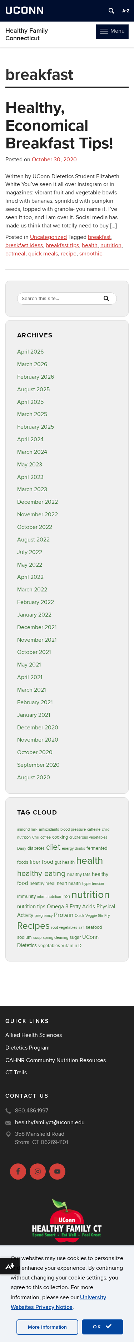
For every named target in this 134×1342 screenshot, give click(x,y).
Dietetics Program (27, 1047)
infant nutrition (49, 896)
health (90, 245)
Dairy (21, 848)
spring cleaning (55, 937)
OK (98, 1327)
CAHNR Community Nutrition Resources (55, 1060)
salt (81, 927)
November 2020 (37, 739)
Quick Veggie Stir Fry (92, 915)
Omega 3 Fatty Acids (71, 907)
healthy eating (41, 873)
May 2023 (29, 464)
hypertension (93, 883)
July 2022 (29, 552)
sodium (24, 937)
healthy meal (42, 883)
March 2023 (32, 489)
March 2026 (32, 364)
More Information (47, 1327)
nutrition (110, 245)
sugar (75, 937)
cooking (60, 837)
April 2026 (30, 351)
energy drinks (73, 848)
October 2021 (34, 652)
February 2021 (35, 702)
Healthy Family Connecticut (26, 34)
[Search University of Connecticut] (111, 11)
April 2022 (30, 577)
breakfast (99, 237)
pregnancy (44, 915)
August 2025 (33, 389)
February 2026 (35, 377)
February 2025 (35, 426)
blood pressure (73, 829)
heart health (69, 883)
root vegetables (64, 927)
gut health (65, 862)
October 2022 (34, 527)
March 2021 (31, 689)
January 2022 (34, 614)
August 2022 (33, 539)
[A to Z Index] (125, 11)
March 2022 (32, 589)
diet (53, 847)
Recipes (33, 926)
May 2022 (29, 564)
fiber (35, 862)
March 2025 (32, 414)
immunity (26, 896)
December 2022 (37, 502)
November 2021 (36, 640)
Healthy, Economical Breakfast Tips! (59, 125)
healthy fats (78, 874)
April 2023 (30, 477)
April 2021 (29, 677)
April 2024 (30, 439)
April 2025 (30, 402)
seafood (94, 927)
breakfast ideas (24, 245)
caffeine (93, 829)
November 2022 (37, 514)
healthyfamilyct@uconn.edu (50, 1122)
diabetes (36, 848)
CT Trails (16, 1072)
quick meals (43, 253)
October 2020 (35, 752)
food (47, 862)
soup (37, 937)
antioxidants (49, 829)
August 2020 (33, 777)
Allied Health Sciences (33, 1035)
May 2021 (29, 664)
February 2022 (35, 602)
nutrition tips (31, 907)
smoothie (91, 253)
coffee (45, 837)
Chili (35, 837)
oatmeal (15, 253)
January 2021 (33, 715)
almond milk (27, 829)
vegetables (49, 946)
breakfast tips (62, 245)
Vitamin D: (72, 946)
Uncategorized (48, 237)
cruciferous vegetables (88, 837)
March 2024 (32, 452)
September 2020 (38, 765)
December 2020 (37, 727)
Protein (63, 915)
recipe (68, 253)
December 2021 (36, 627)
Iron (66, 896)
